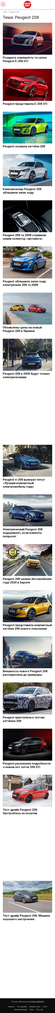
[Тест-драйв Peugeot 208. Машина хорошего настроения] (27, 897)
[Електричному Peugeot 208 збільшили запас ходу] (27, 170)
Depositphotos (38, 1001)
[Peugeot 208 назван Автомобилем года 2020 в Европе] (27, 560)
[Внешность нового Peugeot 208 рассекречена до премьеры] (27, 652)
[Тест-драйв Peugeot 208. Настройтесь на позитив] (27, 791)
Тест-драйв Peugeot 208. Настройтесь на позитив (20, 811)
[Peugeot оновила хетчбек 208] (27, 128)
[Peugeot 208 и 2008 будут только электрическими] (27, 355)
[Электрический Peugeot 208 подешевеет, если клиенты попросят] (27, 510)
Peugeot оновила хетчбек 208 (24, 146)
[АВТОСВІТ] (27, 4)
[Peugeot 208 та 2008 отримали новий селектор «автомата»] (27, 216)
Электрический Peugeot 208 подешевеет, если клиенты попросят (23, 533)
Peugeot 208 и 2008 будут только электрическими (26, 375)
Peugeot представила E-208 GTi (25, 104)
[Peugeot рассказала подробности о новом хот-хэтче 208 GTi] (27, 745)
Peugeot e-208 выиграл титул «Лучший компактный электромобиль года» (24, 483)
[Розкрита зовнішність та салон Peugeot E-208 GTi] (27, 39)
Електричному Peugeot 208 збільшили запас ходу (22, 190)
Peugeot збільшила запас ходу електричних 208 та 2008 (24, 283)
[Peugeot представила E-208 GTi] (27, 85)
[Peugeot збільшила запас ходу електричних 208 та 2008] (27, 262)
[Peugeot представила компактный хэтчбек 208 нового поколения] (27, 606)
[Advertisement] (27, 412)
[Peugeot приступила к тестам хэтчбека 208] (27, 698)
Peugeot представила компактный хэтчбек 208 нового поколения (27, 626)
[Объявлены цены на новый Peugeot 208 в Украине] (27, 309)
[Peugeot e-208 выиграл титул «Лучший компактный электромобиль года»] (27, 461)
